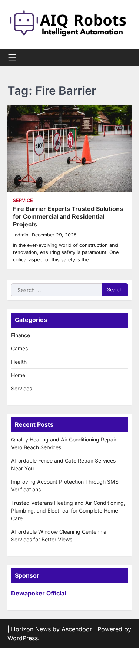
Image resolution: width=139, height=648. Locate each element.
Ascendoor (77, 629)
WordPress (22, 638)
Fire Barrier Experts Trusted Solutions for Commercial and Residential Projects (68, 216)
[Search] (126, 57)
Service (23, 200)
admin (21, 235)
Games (19, 348)
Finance (20, 335)
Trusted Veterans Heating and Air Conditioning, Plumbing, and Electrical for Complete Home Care (68, 510)
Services (21, 388)
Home (18, 375)
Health (19, 362)
